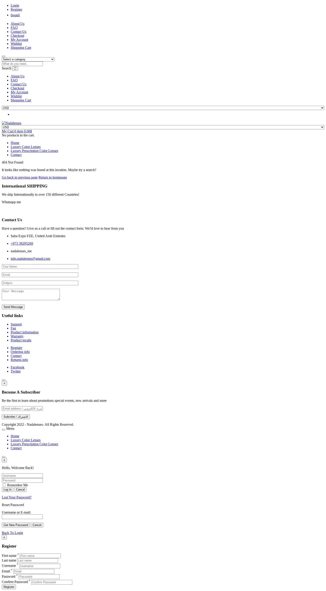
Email (6, 571)
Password (8, 576)
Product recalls (21, 340)
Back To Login (12, 533)
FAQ (14, 28)
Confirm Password (15, 582)
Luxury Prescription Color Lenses (34, 151)
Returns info (19, 360)
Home (15, 143)
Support (16, 324)
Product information (25, 332)
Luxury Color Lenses (26, 147)
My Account (19, 39)
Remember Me (17, 485)
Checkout (17, 35)
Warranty (17, 336)
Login (15, 5)
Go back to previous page (20, 177)
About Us (17, 24)
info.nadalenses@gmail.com (30, 258)
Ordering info (20, 352)
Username (9, 566)
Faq (13, 328)
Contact (16, 155)
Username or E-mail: (16, 512)
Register (16, 9)
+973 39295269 (22, 243)
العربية (15, 15)
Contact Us (18, 31)
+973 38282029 (16, 210)
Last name (9, 560)
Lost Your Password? (16, 497)
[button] (17, 131)
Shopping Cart (21, 47)
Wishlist (16, 43)
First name (9, 556)
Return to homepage (53, 177)
